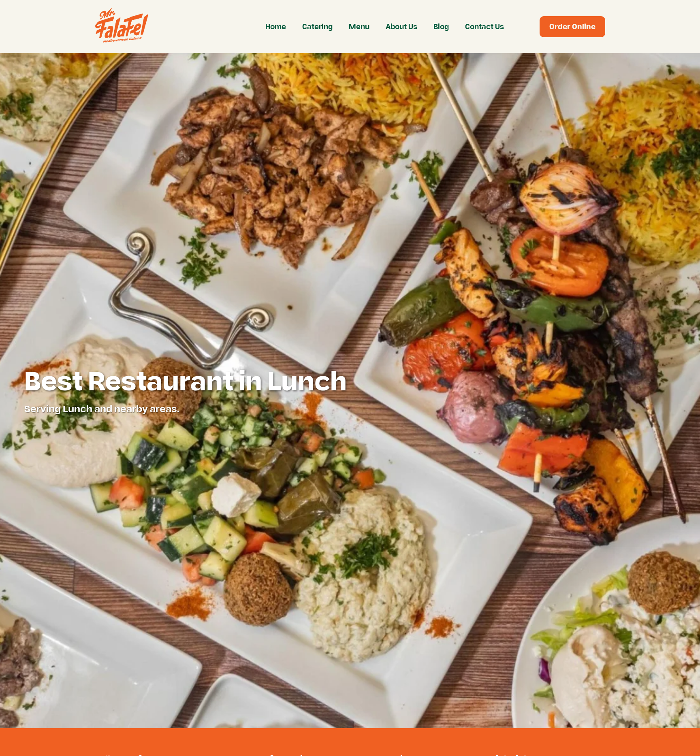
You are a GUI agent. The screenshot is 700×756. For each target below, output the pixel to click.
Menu (359, 26)
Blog (441, 26)
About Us (401, 26)
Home (275, 26)
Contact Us (484, 26)
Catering (317, 26)
